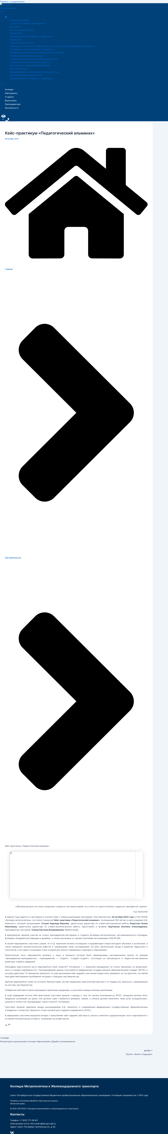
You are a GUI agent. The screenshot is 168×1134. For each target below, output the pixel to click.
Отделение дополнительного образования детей (33, 59)
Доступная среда (18, 68)
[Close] (2, 84)
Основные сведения (19, 20)
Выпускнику (11, 100)
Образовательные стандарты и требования (31, 36)
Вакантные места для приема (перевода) (30, 65)
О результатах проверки (22, 30)
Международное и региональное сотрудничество (34, 72)
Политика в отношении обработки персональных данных (34, 1101)
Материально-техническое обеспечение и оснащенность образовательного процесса (52, 46)
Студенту (9, 97)
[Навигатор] (6, 17)
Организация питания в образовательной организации (36, 52)
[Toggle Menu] (2, 12)
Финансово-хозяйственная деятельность (30, 62)
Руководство (16, 39)
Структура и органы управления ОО (27, 23)
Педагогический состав (21, 43)
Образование (16, 33)
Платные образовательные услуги (26, 56)
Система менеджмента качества (26, 75)
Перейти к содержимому (12, 1)
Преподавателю (12, 104)
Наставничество (13, 557)
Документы (15, 26)
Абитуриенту (11, 93)
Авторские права (17, 1103)
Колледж (9, 89)
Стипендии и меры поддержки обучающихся (32, 49)
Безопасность (12, 108)
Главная (9, 269)
